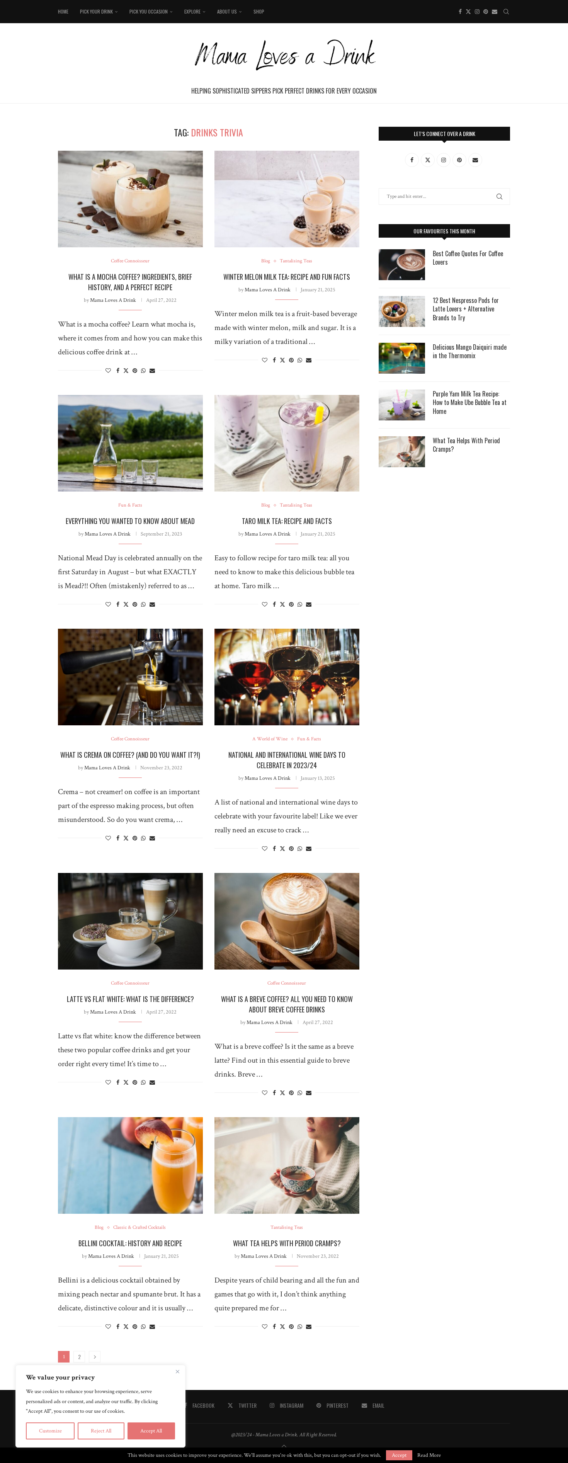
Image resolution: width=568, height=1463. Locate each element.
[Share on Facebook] (117, 370)
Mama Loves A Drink (113, 300)
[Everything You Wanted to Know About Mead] (130, 443)
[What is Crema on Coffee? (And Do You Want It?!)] (130, 677)
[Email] (494, 11)
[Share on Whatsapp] (143, 370)
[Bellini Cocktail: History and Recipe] (130, 1165)
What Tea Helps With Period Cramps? (287, 1243)
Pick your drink (96, 11)
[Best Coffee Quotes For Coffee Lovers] (402, 264)
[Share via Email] (152, 370)
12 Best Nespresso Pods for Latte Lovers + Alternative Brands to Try (466, 309)
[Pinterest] (485, 11)
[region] (100, 1406)
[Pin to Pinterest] (135, 370)
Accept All (151, 1430)
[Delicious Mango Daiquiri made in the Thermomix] (402, 358)
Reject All (101, 1430)
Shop (258, 11)
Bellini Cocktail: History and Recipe (130, 1243)
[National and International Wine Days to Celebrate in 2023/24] (286, 677)
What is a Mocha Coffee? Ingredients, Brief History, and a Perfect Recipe (130, 282)
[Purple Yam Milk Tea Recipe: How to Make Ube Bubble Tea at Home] (402, 405)
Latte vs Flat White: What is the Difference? (130, 999)
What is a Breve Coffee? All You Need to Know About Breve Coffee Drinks (287, 1004)
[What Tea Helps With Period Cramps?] (286, 1165)
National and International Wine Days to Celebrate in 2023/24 (286, 760)
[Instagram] (477, 11)
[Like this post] (108, 370)
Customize (50, 1430)
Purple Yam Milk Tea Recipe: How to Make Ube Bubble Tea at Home (470, 402)
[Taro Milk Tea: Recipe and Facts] (286, 443)
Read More (429, 1455)
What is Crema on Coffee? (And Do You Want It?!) (130, 755)
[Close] (177, 1371)
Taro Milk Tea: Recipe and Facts (287, 521)
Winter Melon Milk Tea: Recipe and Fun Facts (286, 277)
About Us (227, 11)
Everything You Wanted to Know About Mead (130, 521)
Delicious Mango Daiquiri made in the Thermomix (470, 351)
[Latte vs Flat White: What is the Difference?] (130, 921)
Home (63, 11)
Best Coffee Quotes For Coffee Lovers (468, 258)
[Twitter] (468, 11)
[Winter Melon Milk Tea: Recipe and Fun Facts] (286, 199)
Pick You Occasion (148, 11)
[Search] (506, 11)
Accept (399, 1455)
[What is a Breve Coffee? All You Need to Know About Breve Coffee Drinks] (286, 921)
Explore (192, 11)
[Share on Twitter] (126, 370)
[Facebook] (460, 11)
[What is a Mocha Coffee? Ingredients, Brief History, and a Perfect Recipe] (130, 199)
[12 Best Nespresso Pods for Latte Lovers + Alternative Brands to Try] (402, 311)
